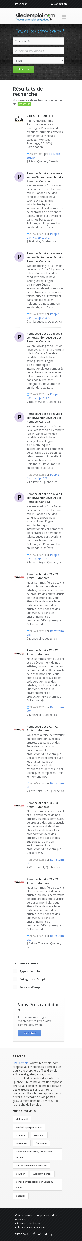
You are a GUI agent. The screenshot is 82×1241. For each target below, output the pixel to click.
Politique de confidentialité (30, 1227)
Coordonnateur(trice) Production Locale (34, 1154)
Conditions (34, 1223)
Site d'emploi (21, 1063)
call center (21, 1143)
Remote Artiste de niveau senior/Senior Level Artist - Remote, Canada (45, 177)
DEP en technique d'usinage (31, 1165)
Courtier (20, 1173)
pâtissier (20, 1195)
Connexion (60, 4)
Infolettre (20, 1223)
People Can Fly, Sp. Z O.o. (43, 235)
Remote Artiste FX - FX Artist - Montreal (42, 576)
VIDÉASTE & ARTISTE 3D (43, 116)
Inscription (29, 1033)
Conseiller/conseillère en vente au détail (34, 1184)
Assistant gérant (42, 1173)
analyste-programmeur (29, 1127)
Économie (41, 1143)
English (22, 4)
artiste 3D (39, 1135)
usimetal (20, 1135)
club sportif (22, 1118)
